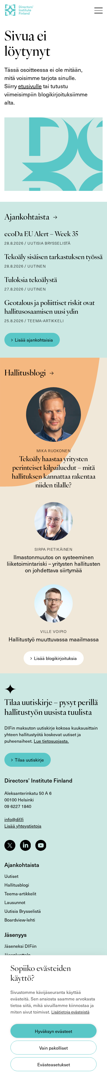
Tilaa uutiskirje (29, 759)
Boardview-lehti (19, 919)
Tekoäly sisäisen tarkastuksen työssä (53, 257)
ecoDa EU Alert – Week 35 (41, 234)
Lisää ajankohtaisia (34, 339)
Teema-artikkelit (20, 893)
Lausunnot (14, 902)
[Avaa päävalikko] (98, 10)
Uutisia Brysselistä (22, 911)
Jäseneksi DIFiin (20, 946)
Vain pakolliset (53, 1047)
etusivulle (30, 86)
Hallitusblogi (25, 373)
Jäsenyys (15, 935)
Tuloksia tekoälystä (30, 280)
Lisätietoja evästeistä (70, 1012)
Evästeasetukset (53, 1064)
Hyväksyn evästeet (53, 1031)
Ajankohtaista (26, 217)
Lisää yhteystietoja (22, 825)
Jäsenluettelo (17, 954)
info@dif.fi (14, 819)
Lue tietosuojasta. (51, 741)
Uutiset (11, 876)
